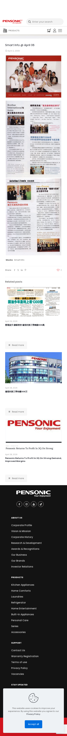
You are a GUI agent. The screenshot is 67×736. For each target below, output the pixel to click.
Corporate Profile (21, 525)
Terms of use (19, 662)
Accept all (33, 724)
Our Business (19, 554)
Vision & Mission (21, 531)
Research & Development (26, 543)
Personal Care (19, 620)
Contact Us (18, 650)
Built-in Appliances (22, 614)
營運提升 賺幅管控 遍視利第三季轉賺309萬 (25, 324)
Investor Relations (22, 566)
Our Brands (18, 560)
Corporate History (22, 537)
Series (14, 626)
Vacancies (17, 674)
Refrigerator (18, 602)
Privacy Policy (19, 668)
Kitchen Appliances (22, 584)
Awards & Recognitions (25, 549)
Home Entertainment (24, 608)
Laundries (17, 596)
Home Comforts (21, 590)
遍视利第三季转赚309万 (16, 391)
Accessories (18, 632)
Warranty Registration (25, 656)
